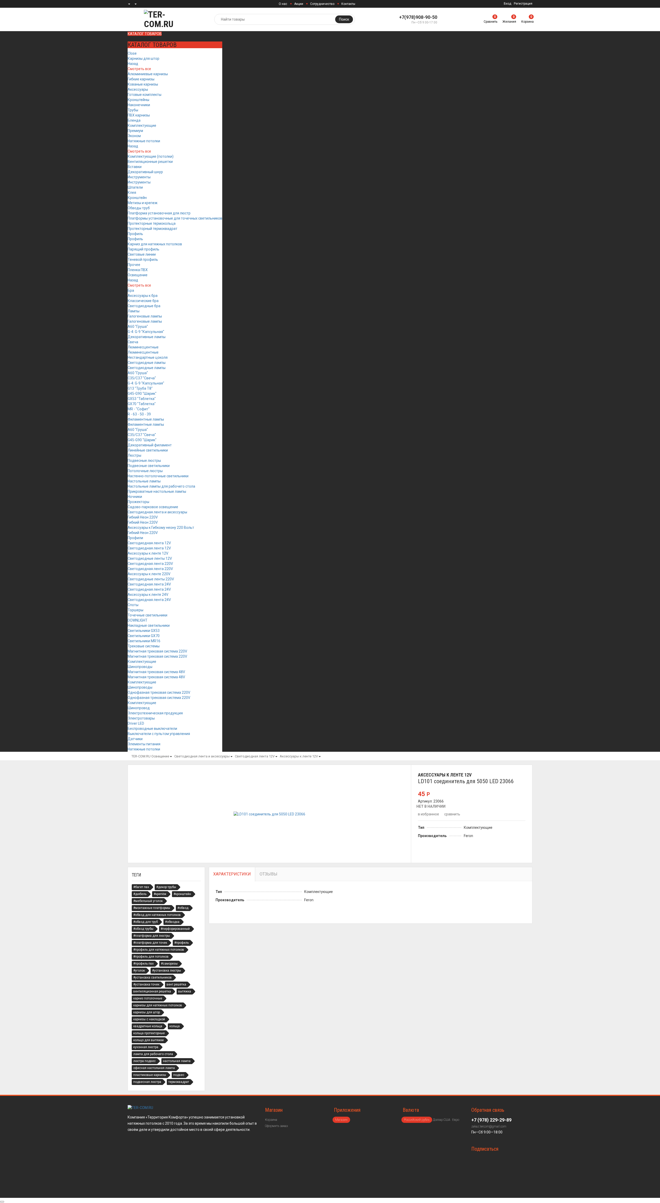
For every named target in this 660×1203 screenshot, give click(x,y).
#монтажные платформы (151, 908)
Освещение (137, 275)
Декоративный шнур (145, 172)
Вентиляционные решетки (150, 162)
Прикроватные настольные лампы (157, 491)
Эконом (134, 136)
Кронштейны (138, 100)
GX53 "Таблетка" (142, 399)
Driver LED (136, 723)
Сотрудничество (322, 4)
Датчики (135, 739)
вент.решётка (176, 984)
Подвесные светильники (149, 466)
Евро (455, 1120)
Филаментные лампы (146, 419)
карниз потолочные (147, 998)
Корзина (271, 1120)
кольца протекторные (149, 1033)
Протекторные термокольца (152, 223)
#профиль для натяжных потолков (158, 949)
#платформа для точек (150, 943)
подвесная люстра (147, 1082)
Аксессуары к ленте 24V (148, 594)
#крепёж (160, 894)
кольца (174, 1026)
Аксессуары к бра (143, 296)
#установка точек (146, 984)
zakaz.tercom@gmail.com (488, 1126)
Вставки (135, 167)
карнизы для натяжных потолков (157, 1005)
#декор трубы (166, 887)
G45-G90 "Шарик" (142, 393)
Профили (135, 538)
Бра (131, 290)
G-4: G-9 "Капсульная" (146, 332)
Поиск (344, 19)
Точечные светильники (147, 615)
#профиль (181, 943)
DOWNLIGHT (137, 620)
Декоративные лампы (147, 337)
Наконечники (139, 105)
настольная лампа (177, 1061)
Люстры (134, 455)
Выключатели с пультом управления (159, 734)
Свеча (133, 342)
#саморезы (169, 963)
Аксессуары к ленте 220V (149, 574)
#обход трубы (143, 929)
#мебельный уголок (148, 901)
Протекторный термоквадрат (152, 229)
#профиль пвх (143, 963)
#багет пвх (141, 887)
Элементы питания (144, 744)
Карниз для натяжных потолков (155, 244)
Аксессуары (138, 89)
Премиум (135, 131)
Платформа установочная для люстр (159, 213)
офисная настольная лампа (154, 1068)
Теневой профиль (143, 259)
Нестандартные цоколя (148, 357)
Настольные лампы (144, 481)
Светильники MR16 (144, 641)
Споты (133, 605)
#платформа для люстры (151, 936)
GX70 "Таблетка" (142, 404)
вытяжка (184, 991)
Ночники (135, 497)
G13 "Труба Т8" (140, 388)
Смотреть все (139, 69)
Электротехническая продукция (155, 713)
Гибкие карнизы (141, 79)
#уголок (139, 970)
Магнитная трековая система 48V (156, 672)
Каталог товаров (145, 34)
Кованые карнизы (143, 84)
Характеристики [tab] (232, 874)
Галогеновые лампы (145, 316)
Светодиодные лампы (147, 363)
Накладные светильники (149, 625)
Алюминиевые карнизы (148, 74)
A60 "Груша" (138, 326)
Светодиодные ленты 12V (150, 558)
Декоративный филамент (150, 445)
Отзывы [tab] (268, 874)
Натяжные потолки (144, 141)
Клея (132, 192)
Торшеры (135, 610)
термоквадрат (178, 1082)
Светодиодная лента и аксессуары (157, 512)
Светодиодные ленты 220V (151, 579)
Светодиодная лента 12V (149, 543)
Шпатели (135, 187)
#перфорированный (175, 929)
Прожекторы (138, 502)
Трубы (133, 110)
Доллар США (441, 1120)
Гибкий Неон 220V (143, 517)
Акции (298, 4)
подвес (178, 1075)
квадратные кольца (147, 1026)
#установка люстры (166, 970)
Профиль (135, 234)
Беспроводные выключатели (152, 728)
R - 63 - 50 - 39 (139, 414)
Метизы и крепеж (143, 203)
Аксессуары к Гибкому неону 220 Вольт (161, 527)
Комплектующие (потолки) (151, 156)
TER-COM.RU (141, 756)
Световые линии (142, 254)
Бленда (134, 120)
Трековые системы (144, 646)
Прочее (134, 265)
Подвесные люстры (144, 460)
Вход (507, 3)
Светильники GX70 (144, 636)
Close (132, 53)
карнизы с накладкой (149, 1019)
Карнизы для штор (143, 58)
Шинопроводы (140, 667)
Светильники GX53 (144, 631)
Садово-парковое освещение (153, 507)
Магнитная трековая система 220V (157, 651)
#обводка (172, 922)
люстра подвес (144, 1061)
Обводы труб (139, 208)
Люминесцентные (143, 347)
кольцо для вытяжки (148, 1040)
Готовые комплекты (144, 95)
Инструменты (139, 177)
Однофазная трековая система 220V (159, 692)
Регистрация (523, 3)
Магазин (341, 1120)
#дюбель (139, 894)
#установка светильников (152, 977)
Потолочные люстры (145, 471)
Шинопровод (139, 708)
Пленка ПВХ (138, 270)
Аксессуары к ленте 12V (148, 553)
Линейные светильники (148, 450)
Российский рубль (417, 1120)
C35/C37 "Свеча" (142, 378)
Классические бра (143, 301)
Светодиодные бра (144, 306)
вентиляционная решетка (152, 991)
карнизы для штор (146, 1012)
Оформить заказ (276, 1126)
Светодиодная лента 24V (149, 584)
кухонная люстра (145, 1047)
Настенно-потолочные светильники (158, 476)
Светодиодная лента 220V (150, 564)
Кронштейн (137, 198)
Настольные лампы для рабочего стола (161, 486)
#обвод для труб (145, 922)
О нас (283, 4)
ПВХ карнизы (139, 115)
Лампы (133, 311)
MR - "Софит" (139, 409)
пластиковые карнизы (149, 1075)
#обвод (182, 908)
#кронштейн (182, 894)
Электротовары (141, 718)
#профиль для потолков (151, 956)
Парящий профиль (143, 249)
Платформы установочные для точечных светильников (175, 218)
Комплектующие (142, 125)
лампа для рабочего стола (153, 1054)
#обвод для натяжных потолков (157, 915)
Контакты (348, 4)
